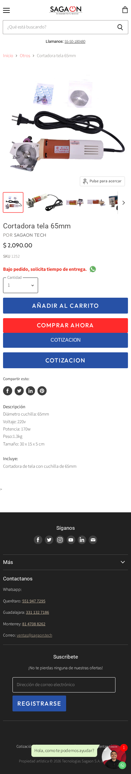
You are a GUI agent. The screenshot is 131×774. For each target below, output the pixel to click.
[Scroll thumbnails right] (122, 202)
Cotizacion (65, 360)
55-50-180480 (75, 41)
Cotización (24, 746)
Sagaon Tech (30, 235)
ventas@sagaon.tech (34, 635)
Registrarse (39, 703)
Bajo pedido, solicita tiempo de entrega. (45, 269)
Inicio (8, 55)
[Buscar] (120, 27)
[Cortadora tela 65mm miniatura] (13, 202)
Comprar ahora (65, 325)
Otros (25, 55)
